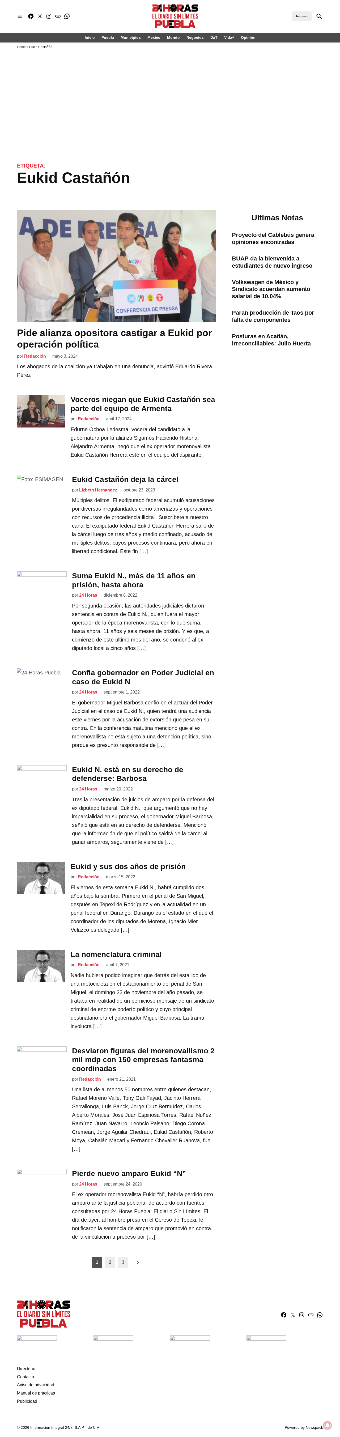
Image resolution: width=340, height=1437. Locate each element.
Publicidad (27, 1401)
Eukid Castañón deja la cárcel (125, 479)
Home (21, 47)
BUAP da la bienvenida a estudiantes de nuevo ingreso (272, 262)
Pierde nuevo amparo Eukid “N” (129, 1173)
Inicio (90, 37)
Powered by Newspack (304, 1427)
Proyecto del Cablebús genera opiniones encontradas (273, 238)
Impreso (302, 16)
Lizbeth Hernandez (98, 490)
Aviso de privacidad (35, 1385)
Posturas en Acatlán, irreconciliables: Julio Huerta (271, 340)
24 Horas (88, 595)
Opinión (248, 37)
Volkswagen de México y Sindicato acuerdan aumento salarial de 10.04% (271, 289)
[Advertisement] (170, 121)
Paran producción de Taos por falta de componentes (273, 316)
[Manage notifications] (327, 1425)
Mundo (173, 37)
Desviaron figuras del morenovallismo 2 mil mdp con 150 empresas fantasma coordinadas (143, 1060)
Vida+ (229, 37)
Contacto (25, 1377)
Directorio (26, 1368)
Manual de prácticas (36, 1393)
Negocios (195, 37)
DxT (214, 37)
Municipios (131, 37)
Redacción (35, 356)
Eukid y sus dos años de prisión (128, 866)
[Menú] (19, 16)
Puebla (107, 37)
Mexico (153, 37)
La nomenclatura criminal (116, 954)
